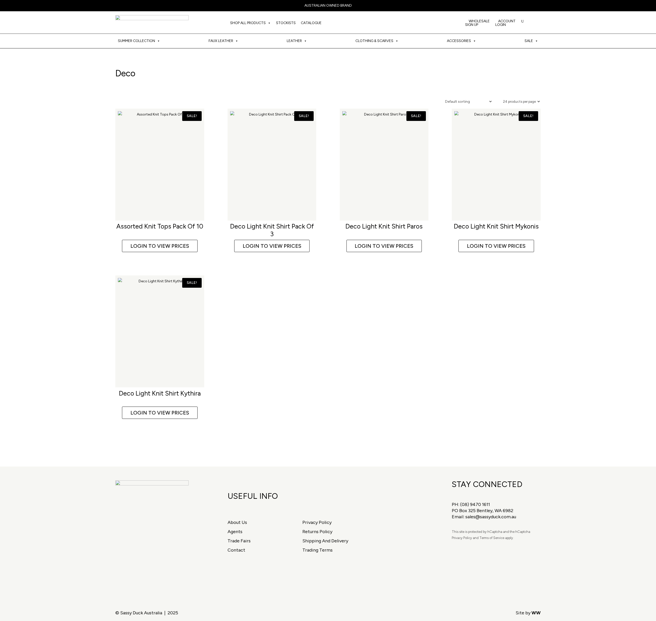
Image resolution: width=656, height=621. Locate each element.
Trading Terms (317, 550)
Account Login (505, 23)
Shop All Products (248, 23)
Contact (236, 550)
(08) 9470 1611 (475, 504)
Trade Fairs (239, 541)
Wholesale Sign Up (477, 23)
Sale (529, 41)
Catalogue (311, 23)
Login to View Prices (159, 246)
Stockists (286, 23)
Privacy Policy (317, 522)
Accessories (459, 41)
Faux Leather (221, 41)
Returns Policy (317, 531)
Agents (235, 531)
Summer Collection (136, 41)
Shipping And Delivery (325, 541)
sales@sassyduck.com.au (490, 517)
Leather (294, 41)
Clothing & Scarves (374, 41)
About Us (237, 522)
